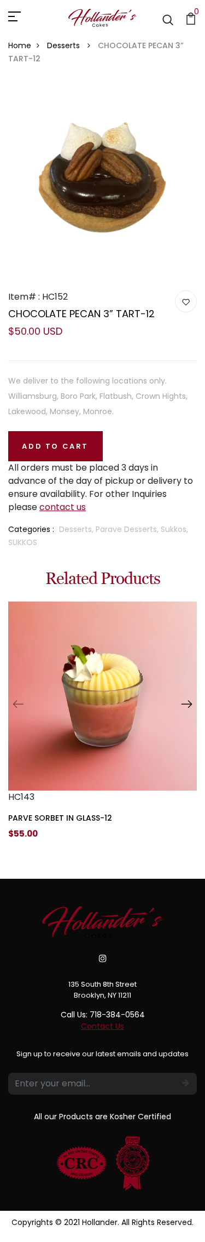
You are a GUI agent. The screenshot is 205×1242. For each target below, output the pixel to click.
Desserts (64, 45)
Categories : (31, 529)
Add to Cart (55, 446)
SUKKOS (22, 542)
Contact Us (102, 1026)
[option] (102, 729)
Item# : (24, 296)
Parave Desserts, (128, 529)
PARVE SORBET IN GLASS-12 (60, 817)
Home (19, 45)
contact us (62, 507)
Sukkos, (174, 529)
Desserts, (77, 529)
